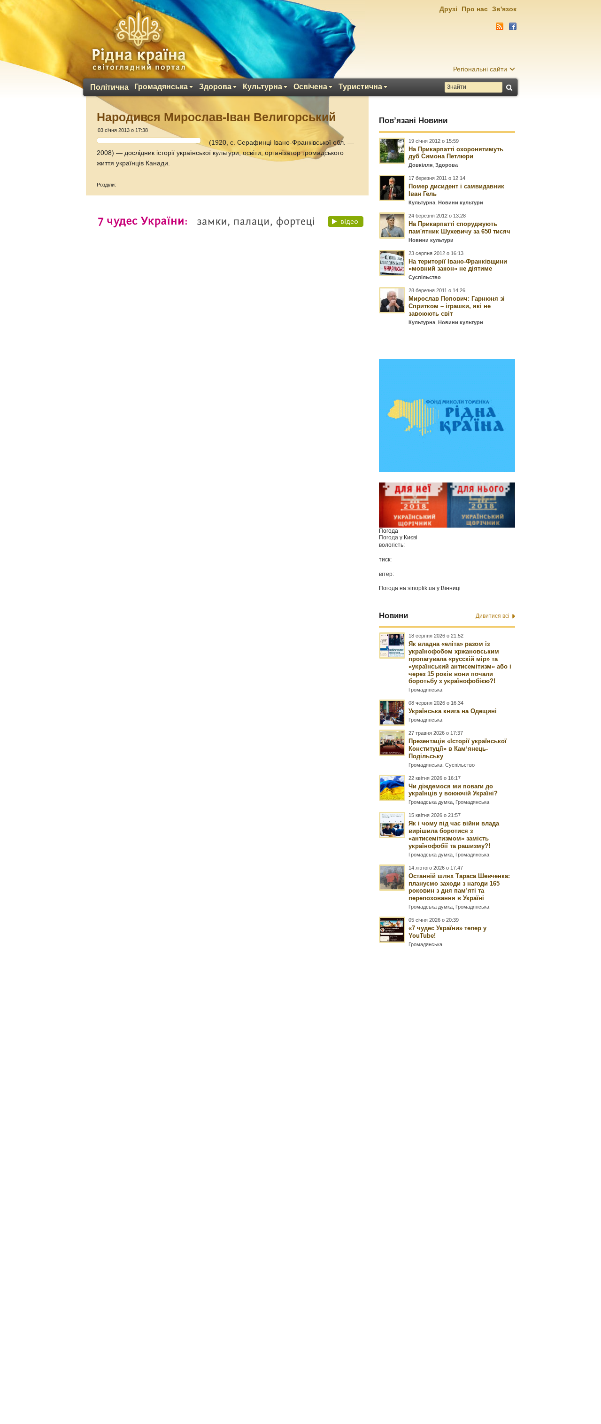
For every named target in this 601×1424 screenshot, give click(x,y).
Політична (109, 87)
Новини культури (460, 202)
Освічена (310, 87)
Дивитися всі (492, 616)
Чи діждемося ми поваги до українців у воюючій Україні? (453, 790)
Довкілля (420, 165)
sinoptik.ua (421, 588)
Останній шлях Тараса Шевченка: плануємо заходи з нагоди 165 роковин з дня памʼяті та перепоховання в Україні (459, 887)
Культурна (262, 87)
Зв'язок (504, 9)
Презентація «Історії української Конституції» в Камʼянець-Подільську (457, 749)
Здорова (215, 87)
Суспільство (424, 277)
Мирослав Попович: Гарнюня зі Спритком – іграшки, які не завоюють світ (456, 306)
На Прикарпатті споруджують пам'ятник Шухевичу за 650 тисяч (459, 227)
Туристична (360, 87)
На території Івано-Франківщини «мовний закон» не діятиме (457, 265)
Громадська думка (430, 802)
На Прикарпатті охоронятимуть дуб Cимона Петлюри (455, 153)
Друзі (448, 9)
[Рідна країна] (138, 40)
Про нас (475, 9)
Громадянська (161, 87)
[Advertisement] (300, 1168)
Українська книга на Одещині (452, 711)
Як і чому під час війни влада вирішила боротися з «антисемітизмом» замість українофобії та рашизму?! (453, 834)
